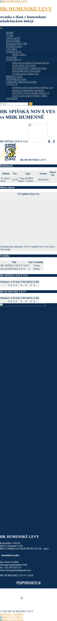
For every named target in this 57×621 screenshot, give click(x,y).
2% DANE (11, 57)
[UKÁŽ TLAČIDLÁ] (11, 617)
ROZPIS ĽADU (14, 46)
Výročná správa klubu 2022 (25, 73)
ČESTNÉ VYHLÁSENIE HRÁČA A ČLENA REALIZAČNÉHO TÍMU (31, 94)
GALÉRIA (11, 49)
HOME (9, 32)
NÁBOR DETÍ (13, 52)
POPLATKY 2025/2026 (24, 65)
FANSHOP (11, 98)
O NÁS (10, 35)
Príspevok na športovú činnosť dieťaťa (30, 63)
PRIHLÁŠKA (19, 54)
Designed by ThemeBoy (12, 614)
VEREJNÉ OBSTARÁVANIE (21, 82)
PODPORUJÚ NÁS (16, 79)
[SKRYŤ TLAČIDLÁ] (12, 619)
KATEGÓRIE (13, 41)
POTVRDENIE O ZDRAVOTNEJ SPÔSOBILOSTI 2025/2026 (29, 69)
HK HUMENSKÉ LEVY (26, 8)
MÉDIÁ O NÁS (14, 76)
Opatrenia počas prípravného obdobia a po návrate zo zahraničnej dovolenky (32, 89)
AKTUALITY (13, 38)
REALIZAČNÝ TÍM (16, 43)
